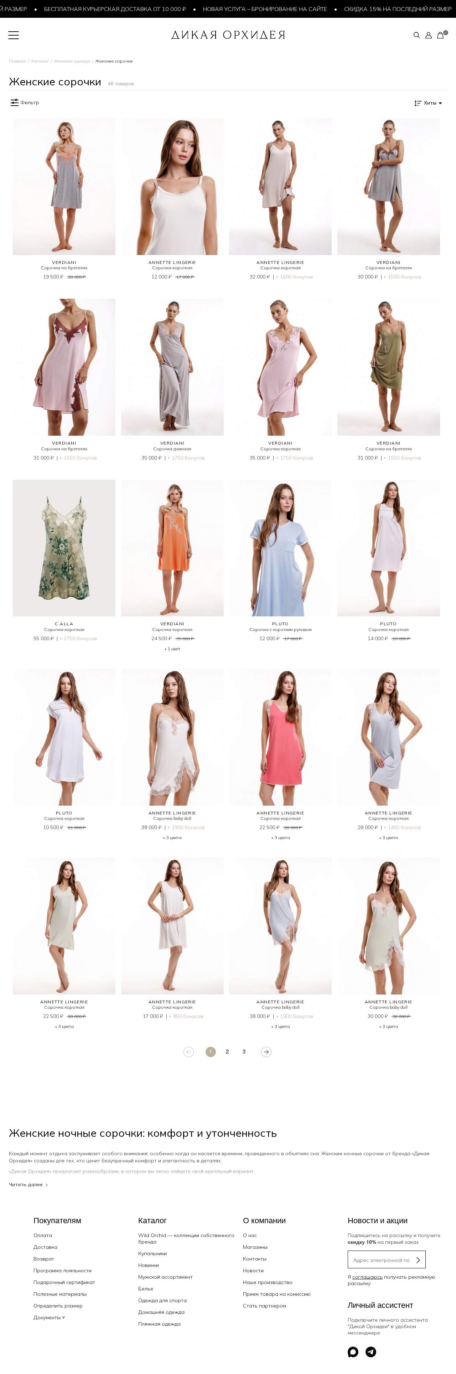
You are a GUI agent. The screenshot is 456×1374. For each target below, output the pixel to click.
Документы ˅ (49, 1317)
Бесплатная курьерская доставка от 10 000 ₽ (94, 8)
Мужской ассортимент (165, 1277)
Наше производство (267, 1282)
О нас (250, 1235)
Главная (17, 61)
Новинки (148, 1265)
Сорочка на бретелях (64, 267)
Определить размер (58, 1306)
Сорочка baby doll (172, 818)
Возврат (43, 1259)
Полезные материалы (60, 1294)
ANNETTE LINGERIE (172, 262)
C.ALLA (64, 623)
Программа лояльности (62, 1270)
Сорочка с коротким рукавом (280, 629)
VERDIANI (64, 262)
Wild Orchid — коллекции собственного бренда (186, 1238)
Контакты (254, 1259)
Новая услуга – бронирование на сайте (244, 8)
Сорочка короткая (172, 267)
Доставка (45, 1247)
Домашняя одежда (161, 1312)
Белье (145, 1288)
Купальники (152, 1253)
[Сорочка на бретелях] (64, 186)
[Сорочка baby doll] (172, 737)
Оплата (42, 1235)
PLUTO (280, 623)
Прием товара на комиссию (277, 1294)
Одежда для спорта (162, 1300)
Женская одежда (72, 61)
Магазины (255, 1247)
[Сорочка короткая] (172, 186)
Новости (253, 1270)
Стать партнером (264, 1306)
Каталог (40, 61)
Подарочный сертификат (64, 1282)
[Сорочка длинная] (172, 367)
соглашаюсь (367, 1277)
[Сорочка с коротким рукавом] (280, 548)
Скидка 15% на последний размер (377, 8)
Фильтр (29, 102)
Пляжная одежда (159, 1324)
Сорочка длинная (172, 448)
